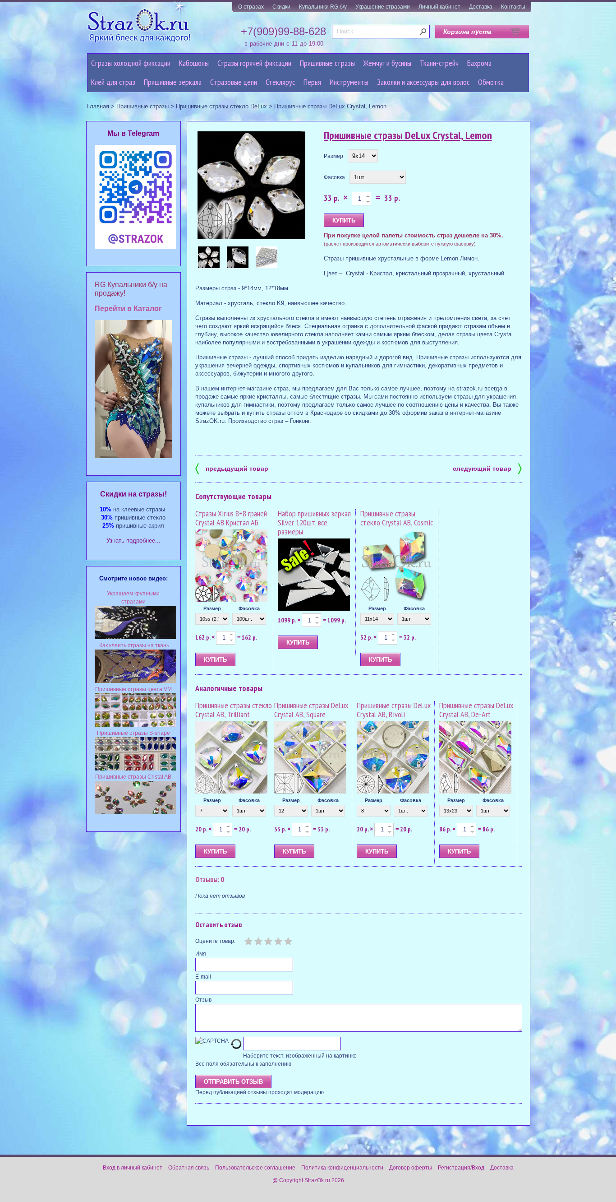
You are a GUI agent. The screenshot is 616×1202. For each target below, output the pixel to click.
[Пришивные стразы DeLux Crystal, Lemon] (251, 186)
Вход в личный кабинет (132, 1168)
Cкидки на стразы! (133, 494)
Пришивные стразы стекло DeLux (221, 106)
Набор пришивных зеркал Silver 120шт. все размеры (314, 522)
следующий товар (487, 468)
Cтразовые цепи (233, 82)
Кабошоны (194, 63)
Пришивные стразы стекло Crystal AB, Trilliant (233, 709)
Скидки (281, 7)
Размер (333, 156)
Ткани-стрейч (439, 63)
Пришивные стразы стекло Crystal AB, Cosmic (396, 518)
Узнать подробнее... (133, 540)
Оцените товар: (215, 941)
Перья (312, 82)
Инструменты (349, 82)
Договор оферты (410, 1168)
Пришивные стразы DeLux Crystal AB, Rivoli (394, 709)
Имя (200, 954)
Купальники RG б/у (323, 7)
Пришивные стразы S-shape (133, 733)
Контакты (513, 7)
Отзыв (203, 1000)
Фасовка (334, 177)
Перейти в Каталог (128, 308)
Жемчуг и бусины (387, 63)
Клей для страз (113, 82)
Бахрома (479, 63)
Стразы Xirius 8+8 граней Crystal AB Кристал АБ (231, 518)
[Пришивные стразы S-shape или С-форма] (135, 769)
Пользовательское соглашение (255, 1168)
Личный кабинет (439, 7)
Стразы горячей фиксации (254, 63)
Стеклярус (280, 82)
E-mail (203, 977)
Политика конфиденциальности (342, 1168)
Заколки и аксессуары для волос (423, 82)
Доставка (480, 7)
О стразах (251, 7)
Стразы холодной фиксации (130, 63)
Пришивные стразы (327, 63)
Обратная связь (188, 1168)
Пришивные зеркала (173, 82)
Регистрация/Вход (461, 1168)
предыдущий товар (231, 468)
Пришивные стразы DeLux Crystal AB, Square (311, 709)
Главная (98, 106)
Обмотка (491, 82)
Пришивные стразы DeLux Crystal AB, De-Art (476, 709)
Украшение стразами (382, 7)
